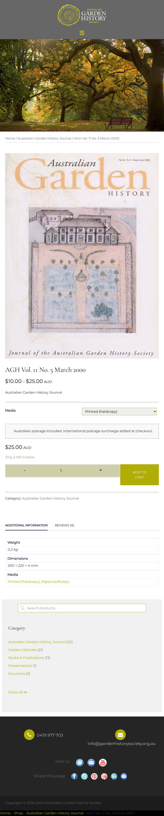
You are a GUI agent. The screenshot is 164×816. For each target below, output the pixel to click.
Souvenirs (16, 674)
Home (10, 138)
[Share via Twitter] (84, 776)
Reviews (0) (64, 525)
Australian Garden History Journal (44, 138)
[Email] (91, 763)
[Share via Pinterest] (94, 776)
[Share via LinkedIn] (114, 776)
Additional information (26, 525)
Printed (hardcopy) (23, 582)
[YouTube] (103, 763)
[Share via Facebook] (74, 776)
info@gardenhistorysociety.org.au (122, 743)
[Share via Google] (104, 776)
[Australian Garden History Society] (82, 15)
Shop (18, 813)
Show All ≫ (17, 692)
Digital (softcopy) (55, 582)
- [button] (24, 470)
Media (10, 410)
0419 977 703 (50, 735)
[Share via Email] (124, 776)
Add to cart (139, 474)
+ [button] (100, 470)
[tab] (26, 526)
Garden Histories (22, 650)
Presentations (20, 666)
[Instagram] (80, 763)
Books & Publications (26, 658)
